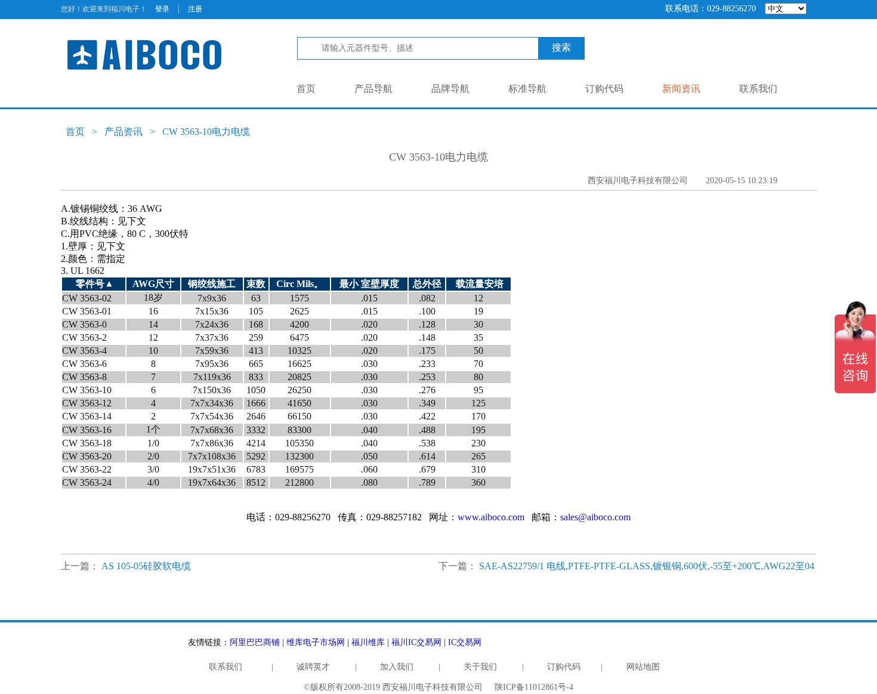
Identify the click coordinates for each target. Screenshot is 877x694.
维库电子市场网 (315, 642)
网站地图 (643, 666)
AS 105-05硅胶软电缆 (146, 566)
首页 (306, 89)
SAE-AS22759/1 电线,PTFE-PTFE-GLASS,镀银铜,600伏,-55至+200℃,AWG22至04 (646, 566)
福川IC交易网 (416, 642)
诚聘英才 (313, 666)
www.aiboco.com (491, 517)
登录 (162, 9)
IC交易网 (464, 642)
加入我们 (396, 666)
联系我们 (758, 89)
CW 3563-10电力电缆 (206, 132)
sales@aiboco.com (595, 517)
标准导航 (527, 89)
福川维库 (368, 642)
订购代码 (604, 89)
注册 (195, 9)
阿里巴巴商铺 (255, 642)
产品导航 (373, 89)
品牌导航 (450, 89)
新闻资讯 (681, 89)
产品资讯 (123, 132)
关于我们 (480, 666)
